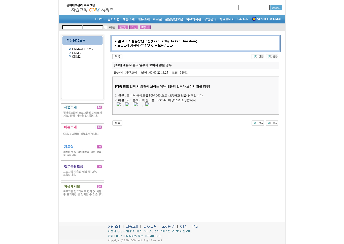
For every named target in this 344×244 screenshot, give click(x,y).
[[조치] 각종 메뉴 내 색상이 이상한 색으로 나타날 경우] (258, 56)
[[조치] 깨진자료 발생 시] (272, 56)
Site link (242, 19)
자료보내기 (226, 19)
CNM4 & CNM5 (82, 49)
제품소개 (129, 19)
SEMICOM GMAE (269, 19)
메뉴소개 (144, 19)
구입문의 (210, 19)
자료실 (157, 19)
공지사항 (114, 19)
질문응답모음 (174, 19)
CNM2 (76, 56)
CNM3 (76, 53)
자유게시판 (193, 19)
